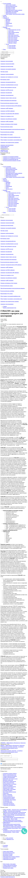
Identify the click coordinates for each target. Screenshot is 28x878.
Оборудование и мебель (13, 32)
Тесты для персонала (7, 802)
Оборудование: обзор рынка (9, 789)
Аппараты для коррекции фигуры (8, 82)
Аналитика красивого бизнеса (10, 773)
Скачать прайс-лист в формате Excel (5, 147)
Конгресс (8, 21)
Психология (5, 793)
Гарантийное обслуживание (12, 11)
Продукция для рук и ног (14, 36)
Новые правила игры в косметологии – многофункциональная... (12, 824)
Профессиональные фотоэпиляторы (8, 100)
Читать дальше (14, 818)
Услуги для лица (12, 45)
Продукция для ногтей (13, 35)
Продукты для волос (12, 37)
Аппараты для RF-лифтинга (7, 108)
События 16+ (6, 18)
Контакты (5, 846)
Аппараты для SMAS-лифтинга (8, 111)
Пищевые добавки (12, 42)
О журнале (5, 845)
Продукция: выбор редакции (9, 791)
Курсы (7, 24)
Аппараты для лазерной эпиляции (8, 69)
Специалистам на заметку (9, 798)
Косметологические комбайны (7, 132)
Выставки (8, 20)
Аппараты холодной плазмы (7, 66)
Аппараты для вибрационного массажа (9, 84)
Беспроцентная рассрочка (11, 6)
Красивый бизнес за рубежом (9, 784)
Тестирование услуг (7, 801)
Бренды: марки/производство (9, 774)
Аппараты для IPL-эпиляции (7, 121)
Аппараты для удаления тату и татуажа (9, 76)
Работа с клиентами (7, 794)
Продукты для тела (12, 41)
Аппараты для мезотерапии (7, 61)
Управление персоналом (8, 803)
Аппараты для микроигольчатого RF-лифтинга (11, 105)
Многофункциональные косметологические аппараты (13, 129)
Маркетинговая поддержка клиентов (14, 10)
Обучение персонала (7, 790)
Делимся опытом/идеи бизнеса (10, 776)
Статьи (4, 15)
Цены (4, 49)
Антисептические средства (14, 29)
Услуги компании (7, 3)
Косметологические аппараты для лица (9, 103)
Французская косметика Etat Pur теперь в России (14, 813)
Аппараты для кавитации (6, 92)
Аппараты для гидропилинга (7, 145)
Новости (5, 16)
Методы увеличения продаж (9, 786)
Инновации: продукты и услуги (10, 778)
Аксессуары (11, 31)
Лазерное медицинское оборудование (9, 124)
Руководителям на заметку (9, 797)
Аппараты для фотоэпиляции (7, 74)
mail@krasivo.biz (4, 150)
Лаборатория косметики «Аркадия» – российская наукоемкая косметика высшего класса (11, 751)
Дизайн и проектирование (9, 777)
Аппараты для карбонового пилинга (9, 118)
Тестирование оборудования (9, 799)
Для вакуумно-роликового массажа (8, 87)
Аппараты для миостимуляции (7, 63)
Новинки (5, 27)
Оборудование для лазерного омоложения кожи (11, 139)
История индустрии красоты (9, 781)
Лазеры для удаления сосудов (7, 116)
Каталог (2, 58)
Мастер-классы (9, 25)
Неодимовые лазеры (5, 79)
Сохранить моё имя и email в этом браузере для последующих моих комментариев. (12, 764)
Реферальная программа (11, 12)
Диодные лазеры (4, 71)
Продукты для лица (12, 39)
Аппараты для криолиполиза (7, 95)
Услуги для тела (11, 46)
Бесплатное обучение (10, 7)
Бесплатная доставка (10, 8)
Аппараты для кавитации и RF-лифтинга (10, 113)
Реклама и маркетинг (8, 795)
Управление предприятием (9, 805)
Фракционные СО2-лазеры (7, 134)
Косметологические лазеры (7, 126)
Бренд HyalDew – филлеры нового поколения (15, 810)
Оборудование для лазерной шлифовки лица (10, 137)
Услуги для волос (12, 48)
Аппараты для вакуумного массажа (8, 97)
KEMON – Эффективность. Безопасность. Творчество (13, 745)
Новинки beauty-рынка (8, 788)
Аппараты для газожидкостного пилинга (10, 142)
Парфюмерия (11, 33)
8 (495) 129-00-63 (4, 151)
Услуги (7, 44)
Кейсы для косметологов (8, 782)
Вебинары (8, 19)
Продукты (8, 28)
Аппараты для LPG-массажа (7, 90)
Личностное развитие (8, 785)
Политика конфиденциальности (8, 876)
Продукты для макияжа (13, 40)
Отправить (3, 761)
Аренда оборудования (10, 4)
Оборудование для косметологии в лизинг (15, 14)
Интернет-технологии (8, 780)
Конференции (9, 23)
